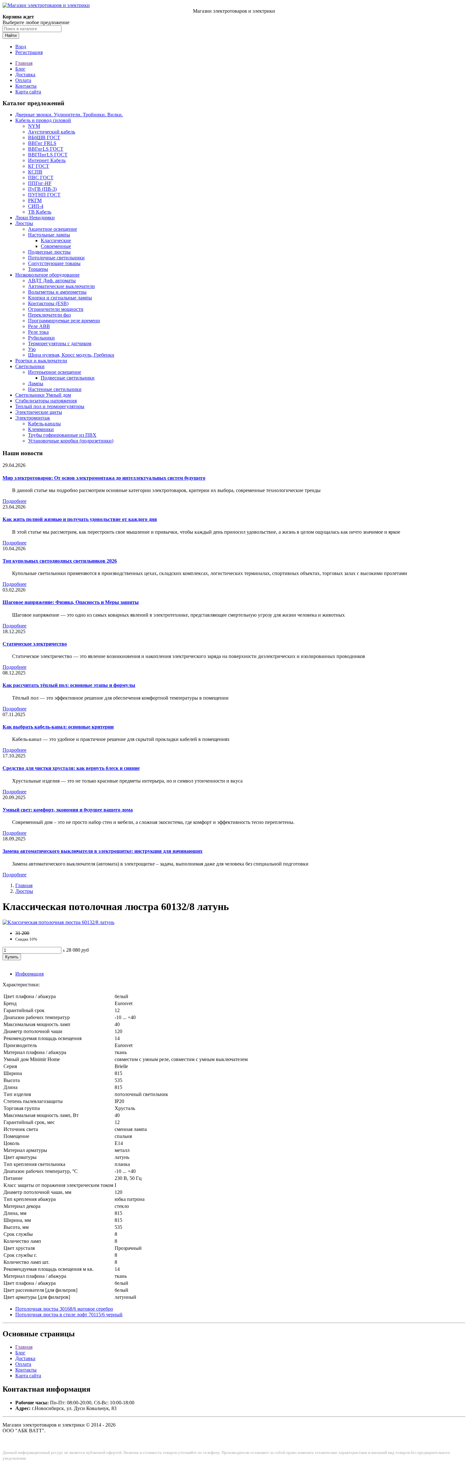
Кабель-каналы (44, 423)
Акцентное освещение (52, 229)
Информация (29, 973)
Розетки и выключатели (41, 360)
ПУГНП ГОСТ (44, 194)
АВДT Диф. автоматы (52, 280)
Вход (20, 46)
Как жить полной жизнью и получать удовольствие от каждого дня (80, 519)
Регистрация (29, 52)
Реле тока (38, 332)
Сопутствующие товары (54, 263)
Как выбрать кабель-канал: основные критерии (58, 727)
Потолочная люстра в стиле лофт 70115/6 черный (69, 1314)
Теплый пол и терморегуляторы (49, 406)
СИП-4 (35, 206)
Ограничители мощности (55, 309)
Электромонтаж (32, 418)
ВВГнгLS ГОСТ (45, 149)
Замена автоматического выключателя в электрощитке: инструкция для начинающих (102, 851)
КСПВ (35, 172)
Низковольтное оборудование (47, 274)
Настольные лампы (49, 234)
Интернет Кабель (47, 160)
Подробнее (14, 501)
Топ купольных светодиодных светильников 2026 (60, 561)
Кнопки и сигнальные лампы (60, 297)
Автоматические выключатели (61, 286)
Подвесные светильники (68, 377)
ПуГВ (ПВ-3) (42, 189)
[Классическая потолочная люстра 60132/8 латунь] (58, 922)
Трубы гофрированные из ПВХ (62, 435)
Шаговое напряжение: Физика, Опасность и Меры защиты (71, 602)
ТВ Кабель (39, 212)
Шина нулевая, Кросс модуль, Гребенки (71, 355)
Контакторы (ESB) (48, 303)
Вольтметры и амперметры (57, 292)
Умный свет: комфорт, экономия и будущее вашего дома (68, 809)
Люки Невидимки (35, 217)
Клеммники (41, 429)
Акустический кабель (51, 131)
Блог (20, 69)
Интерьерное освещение (54, 372)
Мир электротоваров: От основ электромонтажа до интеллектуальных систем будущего (104, 478)
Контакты (26, 86)
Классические (56, 240)
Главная (23, 63)
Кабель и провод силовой (43, 120)
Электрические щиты (38, 412)
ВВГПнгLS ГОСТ (47, 154)
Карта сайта (28, 91)
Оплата (23, 80)
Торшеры (38, 269)
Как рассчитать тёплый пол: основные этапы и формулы (69, 685)
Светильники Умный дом (43, 395)
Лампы (35, 383)
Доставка (25, 74)
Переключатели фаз (49, 315)
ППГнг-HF (40, 183)
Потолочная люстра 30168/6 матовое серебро (64, 1309)
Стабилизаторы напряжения (46, 400)
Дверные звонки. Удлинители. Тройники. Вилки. (69, 114)
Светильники (30, 366)
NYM (34, 126)
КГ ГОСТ (38, 166)
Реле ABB (39, 326)
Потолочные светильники (56, 257)
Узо (32, 349)
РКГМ (35, 200)
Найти (11, 35)
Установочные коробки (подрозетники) (70, 440)
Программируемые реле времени (64, 320)
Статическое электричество (35, 644)
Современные (56, 246)
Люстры (24, 223)
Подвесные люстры (49, 252)
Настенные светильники (55, 389)
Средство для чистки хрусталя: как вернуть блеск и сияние (71, 768)
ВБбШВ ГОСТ (44, 137)
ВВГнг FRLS (42, 143)
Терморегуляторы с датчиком (59, 343)
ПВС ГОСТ (40, 177)
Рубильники (41, 337)
